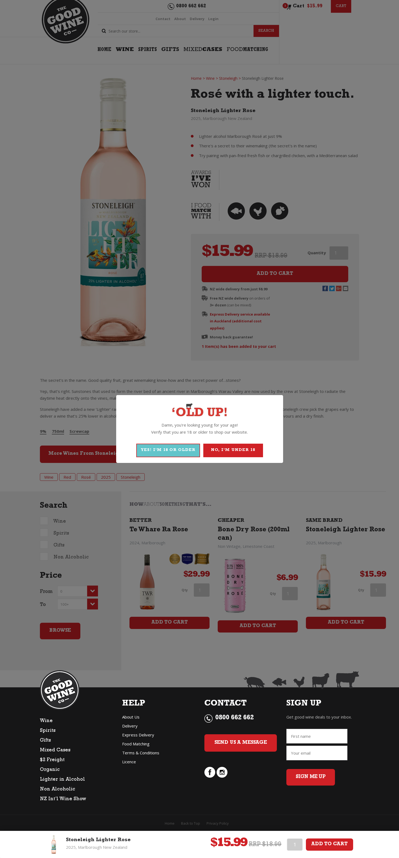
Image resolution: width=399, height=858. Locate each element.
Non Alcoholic (57, 789)
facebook (209, 772)
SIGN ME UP (310, 777)
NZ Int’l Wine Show (63, 799)
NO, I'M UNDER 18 (233, 450)
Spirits (47, 731)
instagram (222, 772)
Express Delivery (138, 735)
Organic (50, 770)
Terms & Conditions (140, 752)
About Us (131, 717)
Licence (129, 761)
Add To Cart (329, 844)
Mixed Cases (55, 750)
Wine (46, 721)
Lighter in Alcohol (62, 779)
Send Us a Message (240, 743)
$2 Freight (52, 760)
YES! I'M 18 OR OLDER (168, 450)
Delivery (130, 726)
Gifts (45, 740)
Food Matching (136, 743)
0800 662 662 (234, 718)
